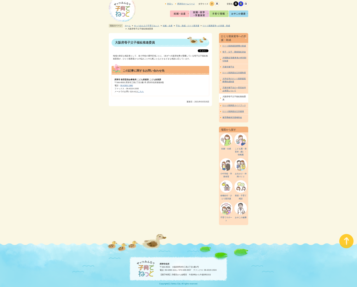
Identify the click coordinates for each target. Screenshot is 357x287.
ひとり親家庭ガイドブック (234, 105)
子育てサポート (226, 219)
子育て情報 (219, 13)
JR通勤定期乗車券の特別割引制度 (234, 59)
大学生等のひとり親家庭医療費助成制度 (234, 80)
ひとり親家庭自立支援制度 (234, 73)
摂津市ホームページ (186, 4)
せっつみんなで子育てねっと (146, 26)
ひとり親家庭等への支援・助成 (216, 26)
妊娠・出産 (179, 13)
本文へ (170, 4)
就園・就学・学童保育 (199, 13)
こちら (141, 91)
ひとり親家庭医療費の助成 (234, 46)
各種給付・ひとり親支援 (226, 197)
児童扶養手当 (228, 67)
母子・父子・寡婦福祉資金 (234, 52)
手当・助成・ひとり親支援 (187, 26)
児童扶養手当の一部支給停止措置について (234, 89)
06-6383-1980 (126, 85)
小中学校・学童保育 (226, 175)
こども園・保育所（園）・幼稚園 (241, 152)
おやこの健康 (238, 13)
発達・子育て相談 (241, 197)
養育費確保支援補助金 (232, 117)
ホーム (128, 26)
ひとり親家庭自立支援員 (233, 111)
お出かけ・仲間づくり (241, 175)
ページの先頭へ (346, 241)
